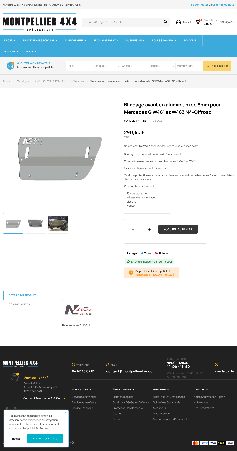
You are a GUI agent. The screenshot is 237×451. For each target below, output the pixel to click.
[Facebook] (7, 409)
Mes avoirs (159, 408)
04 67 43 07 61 (83, 371)
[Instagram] (15, 409)
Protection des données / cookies (128, 410)
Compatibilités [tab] (19, 304)
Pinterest (164, 253)
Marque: (130, 120)
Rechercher (219, 66)
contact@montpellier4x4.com (42, 398)
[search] (165, 22)
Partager (132, 253)
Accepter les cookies (44, 438)
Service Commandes (84, 397)
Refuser (16, 438)
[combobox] (79, 66)
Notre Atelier (201, 402)
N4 (138, 120)
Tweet (148, 253)
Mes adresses (161, 413)
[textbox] (79, 66)
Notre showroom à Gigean (209, 397)
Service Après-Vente (84, 402)
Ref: (146, 120)
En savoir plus (48, 428)
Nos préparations (204, 408)
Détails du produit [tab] (22, 295)
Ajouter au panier (178, 229)
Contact (118, 419)
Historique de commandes (169, 397)
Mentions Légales (123, 397)
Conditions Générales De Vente (131, 402)
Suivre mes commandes (167, 402)
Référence (68, 325)
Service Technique (83, 408)
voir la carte (224, 371)
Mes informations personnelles (171, 419)
